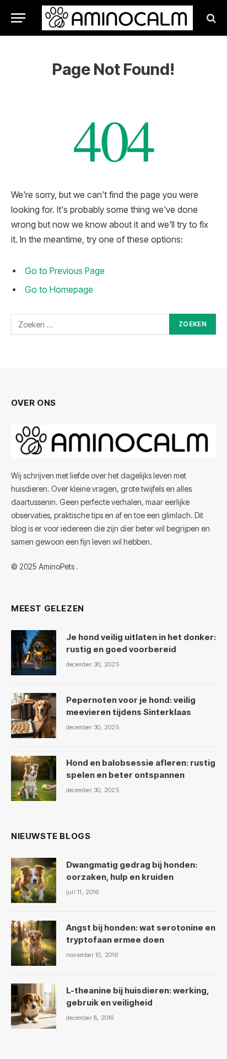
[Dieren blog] (117, 18)
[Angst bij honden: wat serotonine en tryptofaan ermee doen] (33, 943)
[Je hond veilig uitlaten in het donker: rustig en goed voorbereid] (33, 652)
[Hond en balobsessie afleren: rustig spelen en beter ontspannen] (33, 778)
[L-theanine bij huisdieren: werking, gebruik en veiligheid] (33, 1006)
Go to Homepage (59, 289)
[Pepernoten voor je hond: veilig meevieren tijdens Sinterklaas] (33, 715)
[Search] (210, 18)
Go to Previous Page (65, 271)
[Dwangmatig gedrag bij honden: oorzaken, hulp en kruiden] (33, 880)
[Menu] (18, 18)
